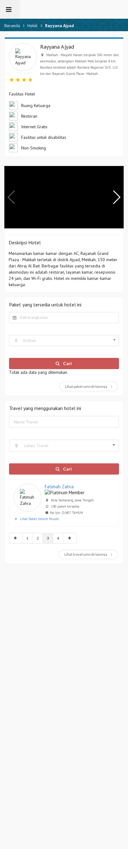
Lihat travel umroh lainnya (86, 554)
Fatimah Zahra (59, 487)
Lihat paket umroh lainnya (86, 386)
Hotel (32, 25)
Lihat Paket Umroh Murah (39, 519)
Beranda (12, 25)
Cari (67, 363)
